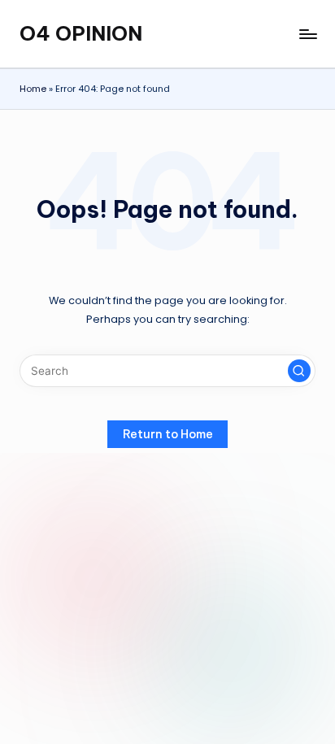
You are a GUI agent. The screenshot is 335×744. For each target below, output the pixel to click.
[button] (299, 370)
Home (33, 88)
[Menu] (307, 33)
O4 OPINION (81, 33)
